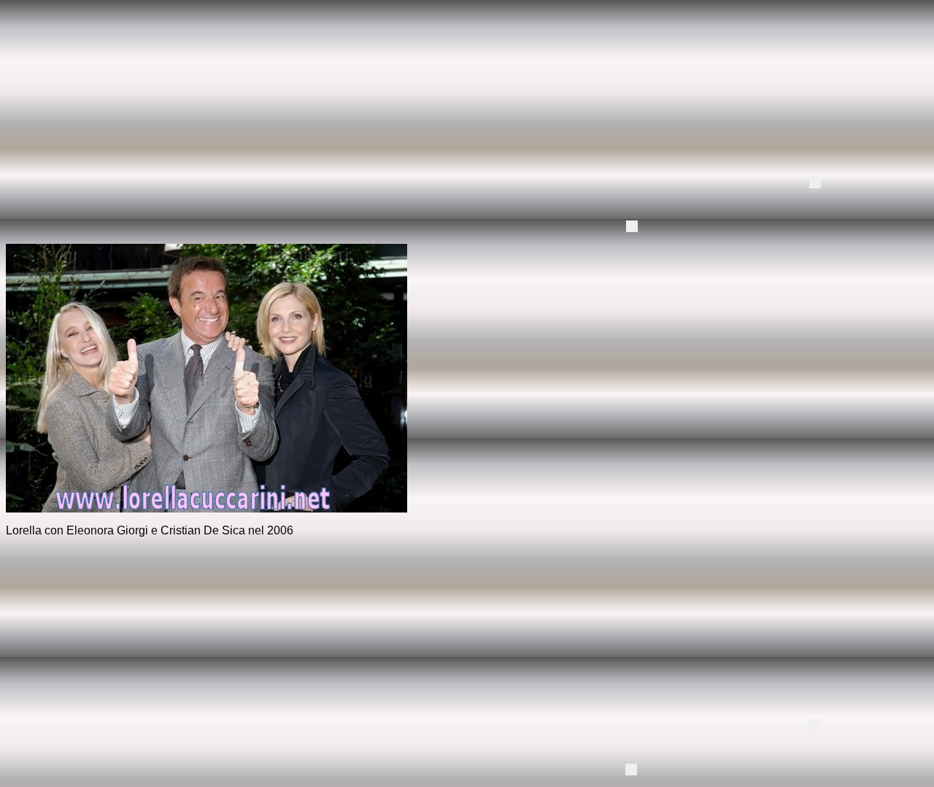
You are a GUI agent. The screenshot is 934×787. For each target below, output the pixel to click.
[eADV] (815, 182)
